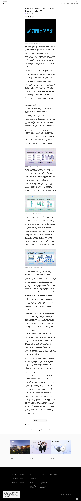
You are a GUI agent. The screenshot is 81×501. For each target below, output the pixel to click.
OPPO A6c (11, 481)
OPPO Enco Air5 (22, 482)
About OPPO (33, 1)
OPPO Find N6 (12, 477)
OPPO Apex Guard (43, 477)
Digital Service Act (33, 488)
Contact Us (32, 474)
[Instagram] (66, 494)
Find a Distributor (43, 488)
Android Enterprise (33, 478)
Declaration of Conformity (34, 483)
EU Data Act (32, 490)
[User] (76, 1)
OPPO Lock (32, 477)
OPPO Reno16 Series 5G (14, 478)
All (59, 3)
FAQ (31, 481)
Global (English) (68, 498)
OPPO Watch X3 (22, 478)
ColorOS (37, 1)
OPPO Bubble (22, 474)
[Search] (75, 1)
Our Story (42, 474)
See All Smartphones (13, 482)
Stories (68, 3)
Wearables (22, 1)
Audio (19, 1)
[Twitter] (63, 494)
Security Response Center (34, 485)
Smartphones (11, 1)
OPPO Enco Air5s (23, 481)
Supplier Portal (42, 487)
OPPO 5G (42, 478)
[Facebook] (61, 494)
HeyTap (31, 482)
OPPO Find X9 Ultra (13, 474)
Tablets (15, 1)
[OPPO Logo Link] (5, 1)
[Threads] (68, 494)
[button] (77, 499)
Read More (7, 496)
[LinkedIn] (70, 494)
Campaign (42, 481)
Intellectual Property (74, 3)
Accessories (27, 1)
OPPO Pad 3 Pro (22, 477)
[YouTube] (65, 494)
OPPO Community (53, 474)
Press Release (63, 3)
